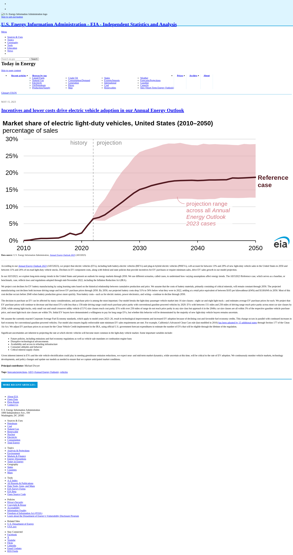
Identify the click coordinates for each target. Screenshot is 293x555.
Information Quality (16, 510)
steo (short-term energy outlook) (157, 87)
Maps (10, 472)
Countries (12, 470)
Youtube (11, 540)
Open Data (12, 399)
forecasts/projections (150, 80)
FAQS (13, 92)
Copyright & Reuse (16, 505)
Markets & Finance (16, 456)
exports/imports (112, 80)
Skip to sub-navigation (12, 17)
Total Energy (13, 442)
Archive (193, 75)
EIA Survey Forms (16, 488)
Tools (10, 45)
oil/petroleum (39, 85)
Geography (12, 42)
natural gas (38, 80)
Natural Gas (13, 429)
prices (71, 85)
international (110, 83)
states (107, 78)
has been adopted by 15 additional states (237, 322)
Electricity (12, 437)
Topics (10, 39)
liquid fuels (38, 78)
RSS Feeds (12, 551)
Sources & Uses (15, 37)
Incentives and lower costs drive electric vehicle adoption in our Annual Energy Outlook (92, 110)
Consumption (13, 440)
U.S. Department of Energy (20, 524)
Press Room (13, 402)
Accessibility (13, 507)
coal (106, 85)
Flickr (10, 543)
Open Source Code (16, 494)
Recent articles (18, 75)
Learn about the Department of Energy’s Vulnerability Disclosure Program (43, 516)
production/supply (41, 87)
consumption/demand (79, 80)
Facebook (12, 534)
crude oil (73, 78)
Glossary (5, 92)
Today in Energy (15, 461)
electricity (37, 83)
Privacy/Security (15, 502)
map (70, 87)
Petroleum (12, 423)
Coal (9, 426)
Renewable (12, 431)
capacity (144, 85)
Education (12, 48)
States (10, 467)
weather (144, 78)
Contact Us (12, 404)
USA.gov (12, 526)
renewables (110, 87)
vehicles (64, 372)
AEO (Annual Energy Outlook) (43, 372)
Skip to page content (11, 70)
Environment (13, 453)
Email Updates (14, 548)
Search (34, 59)
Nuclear (11, 434)
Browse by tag (39, 75)
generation (73, 83)
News (10, 50)
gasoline (144, 83)
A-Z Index (12, 480)
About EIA (12, 396)
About (207, 75)
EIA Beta (11, 491)
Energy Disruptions (16, 459)
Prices (180, 75)
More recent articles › (19, 384)
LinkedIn (11, 545)
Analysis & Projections (18, 450)
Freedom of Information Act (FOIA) (24, 513)
